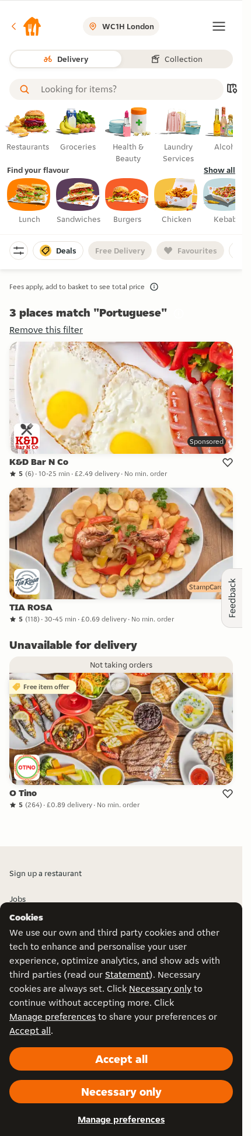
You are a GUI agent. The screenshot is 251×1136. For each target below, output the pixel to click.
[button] (25, 26)
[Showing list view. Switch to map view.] (232, 89)
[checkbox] (29, 201)
